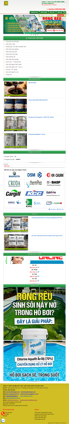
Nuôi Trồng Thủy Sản (12, 54)
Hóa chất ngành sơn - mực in (14, 67)
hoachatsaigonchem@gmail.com (28, 400)
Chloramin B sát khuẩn (12, 41)
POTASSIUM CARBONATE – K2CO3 (36, 134)
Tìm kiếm (60, 15)
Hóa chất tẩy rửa (10, 57)
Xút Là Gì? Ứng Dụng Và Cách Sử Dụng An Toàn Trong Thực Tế (46, 235)
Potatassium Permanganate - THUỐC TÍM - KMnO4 (41, 117)
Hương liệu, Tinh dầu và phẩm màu (16, 46)
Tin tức (52, 12)
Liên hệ (59, 12)
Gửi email (53, 209)
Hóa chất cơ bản (10, 44)
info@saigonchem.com (13, 400)
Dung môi (9, 74)
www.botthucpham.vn (12, 396)
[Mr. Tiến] (38, 281)
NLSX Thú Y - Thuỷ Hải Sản (13, 62)
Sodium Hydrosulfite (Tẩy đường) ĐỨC (38, 100)
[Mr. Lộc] (38, 267)
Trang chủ (34, 12)
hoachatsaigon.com (14, 392)
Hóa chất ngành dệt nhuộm (14, 64)
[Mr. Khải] (38, 276)
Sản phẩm (44, 12)
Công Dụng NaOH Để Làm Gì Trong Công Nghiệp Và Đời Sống (46, 217)
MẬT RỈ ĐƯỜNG (32, 82)
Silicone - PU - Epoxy (11, 69)
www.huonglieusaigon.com (28, 392)
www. (7, 392)
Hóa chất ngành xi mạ (12, 72)
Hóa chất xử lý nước (11, 51)
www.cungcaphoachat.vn (12, 394)
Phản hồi (60, 209)
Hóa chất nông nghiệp (12, 59)
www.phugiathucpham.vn (13, 398)
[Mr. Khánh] (38, 272)
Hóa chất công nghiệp (12, 49)
